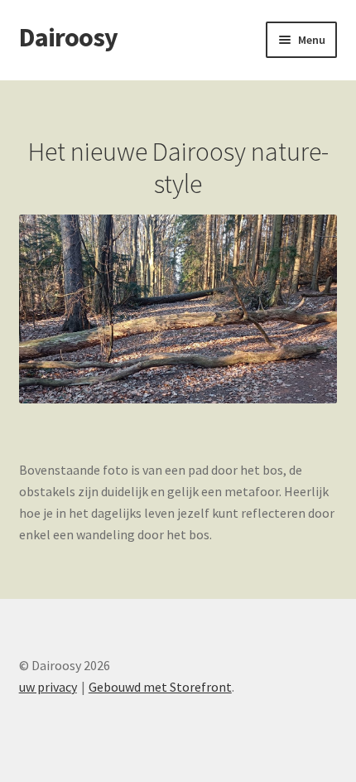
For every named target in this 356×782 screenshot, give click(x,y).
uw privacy (48, 686)
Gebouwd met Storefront (160, 686)
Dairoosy (68, 37)
